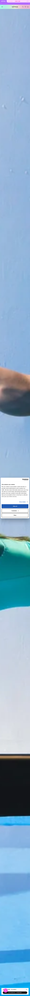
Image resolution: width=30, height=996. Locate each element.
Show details (22, 501)
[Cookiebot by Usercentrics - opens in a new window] (22, 480)
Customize (14, 510)
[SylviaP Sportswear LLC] (15, 7)
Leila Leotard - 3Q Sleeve (9, 989)
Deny (15, 515)
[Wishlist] (25, 6)
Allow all (15, 506)
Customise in (15, 992)
